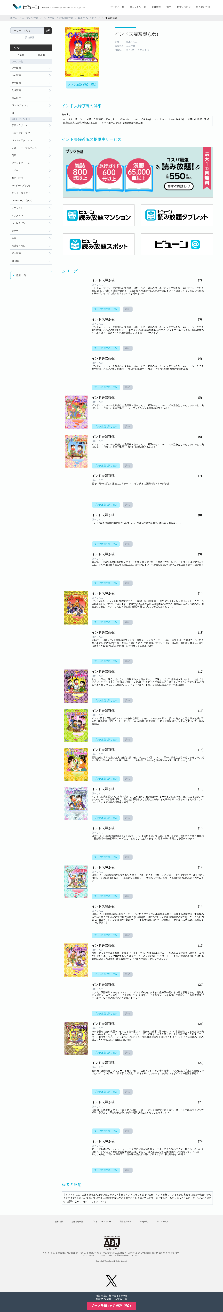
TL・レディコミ (20, 105)
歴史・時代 (17, 178)
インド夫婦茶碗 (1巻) (136, 33)
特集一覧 (21, 275)
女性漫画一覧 (66, 18)
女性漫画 (16, 90)
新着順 (41, 55)
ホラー (15, 230)
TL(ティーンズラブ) (22, 200)
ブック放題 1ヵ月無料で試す (111, 1305)
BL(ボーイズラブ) (21, 185)
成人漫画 (16, 253)
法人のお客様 (203, 7)
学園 (14, 238)
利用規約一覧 (125, 1221)
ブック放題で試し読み (82, 84)
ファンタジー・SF (21, 163)
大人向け (16, 98)
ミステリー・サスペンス (24, 148)
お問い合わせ (184, 7)
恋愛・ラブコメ (20, 125)
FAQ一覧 (144, 1221)
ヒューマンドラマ (87, 18)
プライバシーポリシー (101, 1221)
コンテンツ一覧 (138, 7)
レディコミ (17, 208)
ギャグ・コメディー (22, 193)
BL (13, 113)
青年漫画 (16, 83)
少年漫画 (16, 68)
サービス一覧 (117, 7)
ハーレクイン (18, 223)
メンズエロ (17, 215)
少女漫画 (16, 75)
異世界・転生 (18, 246)
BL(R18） (16, 261)
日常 (14, 155)
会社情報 (156, 7)
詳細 (127, 309)
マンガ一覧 (48, 18)
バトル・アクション (22, 140)
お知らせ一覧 (77, 1221)
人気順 (20, 55)
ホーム (13, 18)
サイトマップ (162, 1221)
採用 (169, 7)
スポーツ (16, 170)
